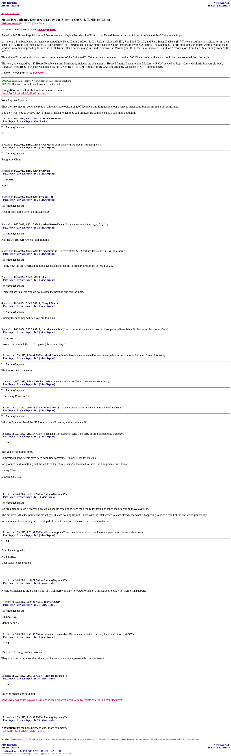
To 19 (37, 720)
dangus (46, 277)
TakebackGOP (52, 602)
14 (2, 494)
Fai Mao (47, 144)
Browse (5, 5)
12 (2, 407)
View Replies (40, 121)
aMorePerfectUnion (53, 224)
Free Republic (9, 2)
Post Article (223, 5)
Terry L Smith (50, 303)
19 (2, 675)
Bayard (46, 170)
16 (2, 580)
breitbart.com (36, 72)
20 (2, 717)
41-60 (24, 93)
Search (15, 5)
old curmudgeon (53, 532)
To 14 (37, 583)
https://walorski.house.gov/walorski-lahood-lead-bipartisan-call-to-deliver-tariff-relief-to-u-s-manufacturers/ (62, 699)
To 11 (37, 497)
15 (2, 532)
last (44, 93)
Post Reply (9, 121)
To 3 (36, 199)
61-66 (32, 93)
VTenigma (49, 433)
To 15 (37, 604)
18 (2, 634)
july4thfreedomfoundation (58, 355)
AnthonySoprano (51, 118)
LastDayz (48, 381)
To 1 (36, 147)
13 (2, 433)
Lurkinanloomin (51, 329)
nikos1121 (47, 197)
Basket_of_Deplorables (56, 634)
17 (2, 602)
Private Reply (24, 121)
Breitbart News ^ (10, 23)
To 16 (37, 678)
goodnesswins (49, 251)
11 (2, 381)
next (39, 93)
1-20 (9, 93)
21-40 (16, 93)
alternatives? (51, 407)
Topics (211, 5)
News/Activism (222, 2)
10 (2, 355)
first (3, 93)
